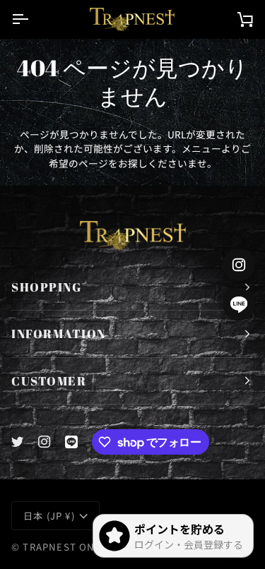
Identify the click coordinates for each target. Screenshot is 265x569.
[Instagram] (44, 442)
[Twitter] (17, 442)
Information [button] (58, 333)
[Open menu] (32, 19)
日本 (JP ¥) (49, 515)
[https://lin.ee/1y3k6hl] (71, 442)
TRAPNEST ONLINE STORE (89, 546)
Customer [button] (48, 381)
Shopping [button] (46, 287)
